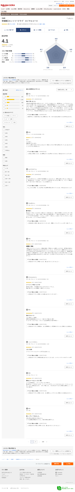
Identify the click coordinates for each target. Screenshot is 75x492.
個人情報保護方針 (42, 474)
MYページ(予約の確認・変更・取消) (67, 5)
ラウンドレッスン (48, 8)
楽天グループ (57, 1)
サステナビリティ (25, 488)
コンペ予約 (13, 8)
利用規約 (4, 477)
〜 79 (6, 168)
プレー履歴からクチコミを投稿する (61, 80)
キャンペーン (27, 8)
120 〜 (6, 185)
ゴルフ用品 (3, 11)
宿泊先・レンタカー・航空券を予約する (27, 475)
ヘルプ (66, 3)
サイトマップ (71, 3)
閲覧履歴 (50, 5)
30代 (6, 136)
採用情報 (40, 476)
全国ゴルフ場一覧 (5, 14)
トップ (2, 8)
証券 (63, 1)
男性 (6, 157)
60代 (6, 147)
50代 (6, 143)
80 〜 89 (7, 171)
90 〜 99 (7, 175)
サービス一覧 (5, 488)
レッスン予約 (39, 8)
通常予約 (56, 463)
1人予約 (8, 8)
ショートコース (57, 8)
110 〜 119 (7, 182)
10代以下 (7, 129)
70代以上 (7, 150)
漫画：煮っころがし (25, 479)
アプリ (64, 8)
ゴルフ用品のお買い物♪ (25, 472)
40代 (6, 140)
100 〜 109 (7, 178)
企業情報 (40, 472)
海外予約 (20, 8)
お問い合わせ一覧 (14, 488)
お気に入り (56, 5)
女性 (6, 161)
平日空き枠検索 (23, 14)
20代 (6, 133)
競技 (68, 8)
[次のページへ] (46, 441)
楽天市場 (72, 1)
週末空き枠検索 (14, 14)
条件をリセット (19, 90)
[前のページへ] (28, 441)
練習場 (32, 8)
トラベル (67, 1)
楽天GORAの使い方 (60, 3)
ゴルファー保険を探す (25, 477)
